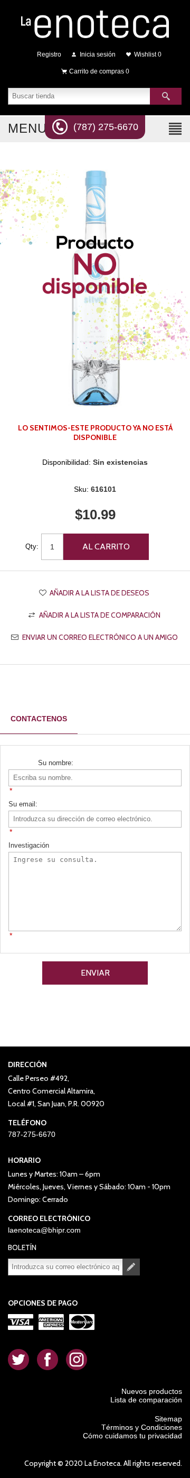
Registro (49, 54)
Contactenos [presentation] (39, 718)
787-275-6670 (31, 1134)
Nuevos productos (151, 1391)
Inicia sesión (98, 54)
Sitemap (168, 1419)
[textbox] (79, 96)
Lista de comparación (146, 1400)
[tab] (39, 719)
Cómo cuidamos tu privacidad (132, 1435)
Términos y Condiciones (141, 1427)
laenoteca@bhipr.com (44, 1230)
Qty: (32, 546)
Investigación (28, 845)
